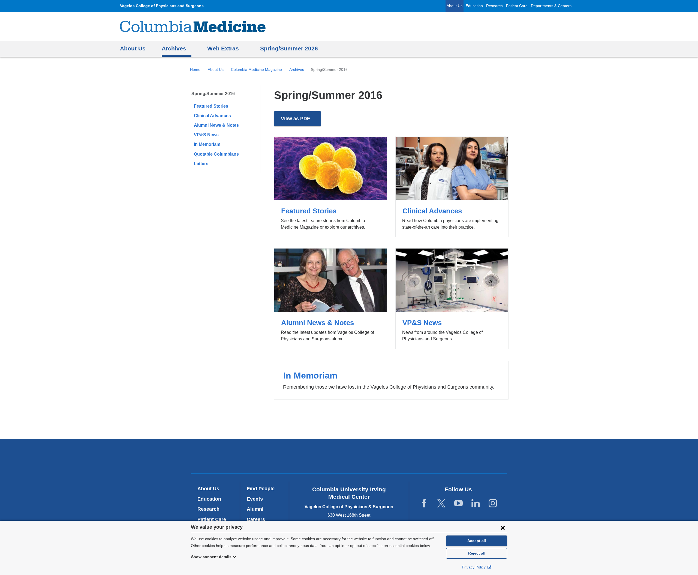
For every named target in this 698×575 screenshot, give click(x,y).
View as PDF (301, 121)
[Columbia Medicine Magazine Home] (193, 26)
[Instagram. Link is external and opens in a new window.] (492, 503)
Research (494, 6)
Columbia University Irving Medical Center (275, 456)
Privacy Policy (474, 567)
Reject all (476, 553)
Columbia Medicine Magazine (256, 69)
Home (195, 69)
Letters (201, 163)
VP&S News (206, 134)
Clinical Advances (212, 115)
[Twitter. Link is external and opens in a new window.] (441, 503)
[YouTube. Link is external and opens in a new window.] (458, 503)
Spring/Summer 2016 (213, 93)
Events (255, 499)
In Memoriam (207, 144)
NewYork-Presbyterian (349, 457)
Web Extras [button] (223, 48)
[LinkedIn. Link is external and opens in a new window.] (475, 503)
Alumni (255, 509)
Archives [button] (174, 48)
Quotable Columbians (216, 154)
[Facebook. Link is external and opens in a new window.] (424, 503)
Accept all (476, 540)
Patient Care (517, 6)
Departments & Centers (551, 6)
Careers (256, 519)
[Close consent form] (502, 527)
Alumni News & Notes (216, 125)
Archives (296, 69)
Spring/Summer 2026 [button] (289, 48)
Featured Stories (211, 106)
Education (474, 6)
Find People (261, 488)
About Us (454, 6)
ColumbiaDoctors (427, 456)
